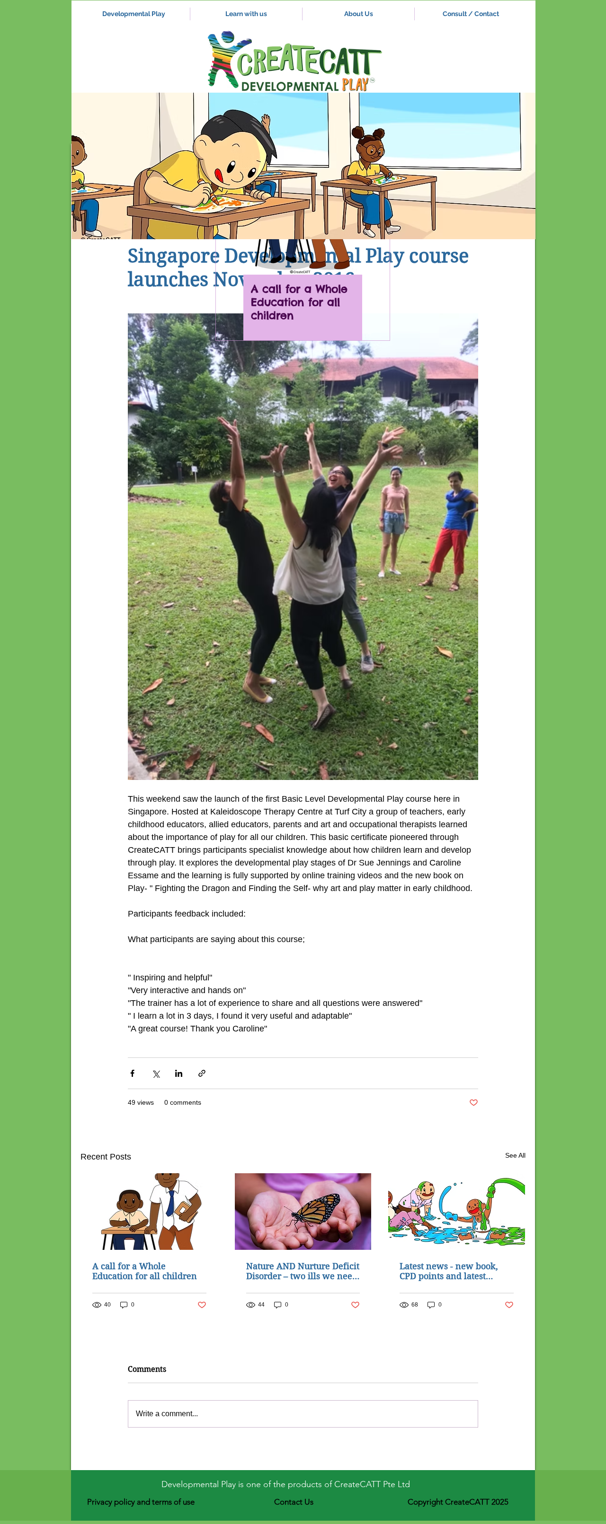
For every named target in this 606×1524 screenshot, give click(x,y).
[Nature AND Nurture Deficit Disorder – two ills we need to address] (303, 1211)
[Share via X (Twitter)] (155, 1073)
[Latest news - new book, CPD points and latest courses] (456, 1211)
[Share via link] (201, 1073)
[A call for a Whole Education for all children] (149, 1211)
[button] (303, 166)
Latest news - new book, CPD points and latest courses (449, 1271)
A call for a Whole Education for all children (144, 1271)
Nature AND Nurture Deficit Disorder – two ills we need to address (302, 1271)
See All (515, 1155)
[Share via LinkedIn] (178, 1073)
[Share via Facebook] (132, 1073)
